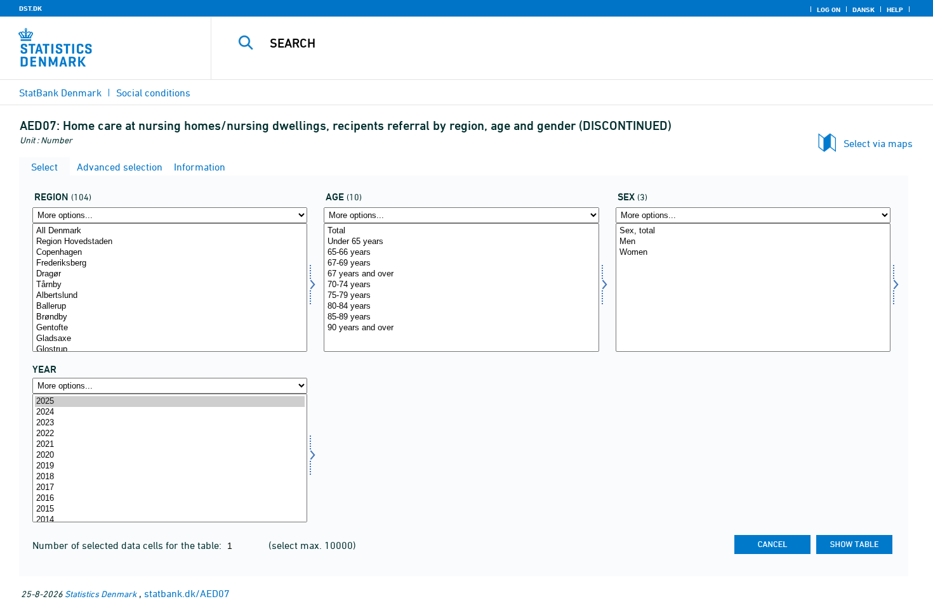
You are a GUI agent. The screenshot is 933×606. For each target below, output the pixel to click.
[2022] (170, 434)
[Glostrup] (170, 349)
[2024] (170, 412)
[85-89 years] (461, 317)
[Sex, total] (753, 231)
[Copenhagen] (170, 252)
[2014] (170, 520)
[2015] (170, 509)
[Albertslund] (170, 295)
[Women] (753, 252)
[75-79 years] (461, 295)
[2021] (170, 444)
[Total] (461, 231)
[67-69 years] (461, 263)
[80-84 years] (461, 306)
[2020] (170, 455)
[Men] (753, 241)
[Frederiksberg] (170, 263)
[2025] (170, 401)
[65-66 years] (461, 252)
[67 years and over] (461, 274)
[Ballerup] (170, 306)
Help (895, 9)
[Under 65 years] (461, 241)
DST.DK (30, 8)
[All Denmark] (170, 231)
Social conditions (153, 92)
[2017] (170, 487)
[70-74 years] (461, 285)
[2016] (170, 498)
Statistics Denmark (100, 593)
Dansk (863, 9)
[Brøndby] (170, 317)
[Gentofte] (170, 328)
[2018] (170, 477)
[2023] (170, 423)
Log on (828, 9)
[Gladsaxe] (170, 338)
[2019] (170, 466)
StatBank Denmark (60, 92)
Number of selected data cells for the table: (128, 545)
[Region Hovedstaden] (170, 241)
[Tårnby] (170, 285)
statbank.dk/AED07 (187, 593)
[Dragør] (170, 274)
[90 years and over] (461, 328)
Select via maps (878, 143)
